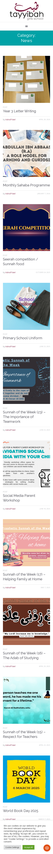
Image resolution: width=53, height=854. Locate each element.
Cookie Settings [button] (12, 847)
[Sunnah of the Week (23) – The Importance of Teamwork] (26, 380)
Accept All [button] (28, 847)
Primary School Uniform (22, 338)
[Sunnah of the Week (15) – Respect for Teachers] (26, 700)
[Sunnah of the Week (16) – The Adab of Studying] (26, 621)
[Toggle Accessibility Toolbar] (47, 848)
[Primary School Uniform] (26, 306)
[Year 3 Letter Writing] (26, 79)
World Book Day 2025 (20, 811)
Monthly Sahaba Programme (26, 185)
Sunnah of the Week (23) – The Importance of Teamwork (24, 417)
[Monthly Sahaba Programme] (26, 153)
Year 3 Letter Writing (19, 111)
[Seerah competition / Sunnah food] (26, 227)
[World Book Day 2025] (26, 779)
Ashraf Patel (10, 119)
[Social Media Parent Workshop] (26, 463)
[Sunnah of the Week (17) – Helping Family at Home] (26, 542)
